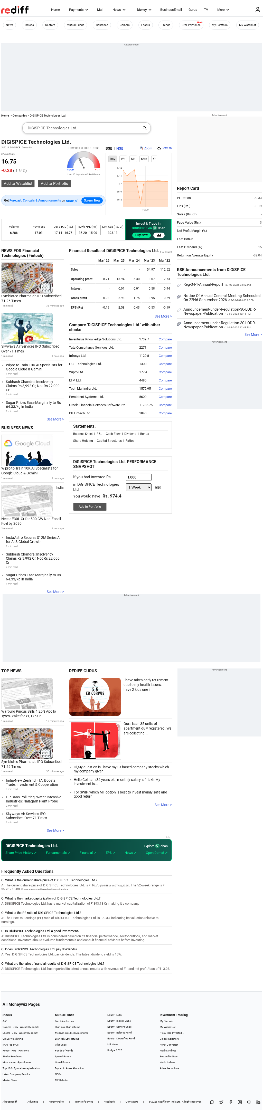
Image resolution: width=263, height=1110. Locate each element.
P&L (99, 434)
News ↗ (131, 853)
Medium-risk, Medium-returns (71, 1033)
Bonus (144, 434)
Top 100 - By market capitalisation (21, 1068)
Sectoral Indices (168, 1056)
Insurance (102, 25)
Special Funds (63, 1056)
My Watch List (167, 1027)
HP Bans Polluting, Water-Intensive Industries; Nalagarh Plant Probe (33, 799)
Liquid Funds (62, 1062)
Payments (76, 10)
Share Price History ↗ (21, 853)
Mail (100, 10)
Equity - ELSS (114, 1015)
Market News (10, 1080)
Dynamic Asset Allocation (69, 1068)
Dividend (130, 434)
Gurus (193, 10)
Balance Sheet (83, 434)
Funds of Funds (64, 1050)
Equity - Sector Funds (119, 1026)
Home (55, 10)
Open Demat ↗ (157, 853)
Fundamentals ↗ (58, 853)
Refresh (167, 148)
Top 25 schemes (64, 1021)
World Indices (167, 1062)
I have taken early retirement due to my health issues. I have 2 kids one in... (146, 685)
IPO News (23, 1050)
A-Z (5, 1021)
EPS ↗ (110, 853)
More (221, 10)
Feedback (109, 1101)
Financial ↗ (88, 853)
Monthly (34, 1027)
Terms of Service (84, 1101)
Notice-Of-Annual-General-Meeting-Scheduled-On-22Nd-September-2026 (222, 297)
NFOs (58, 1074)
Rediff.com (164, 1101)
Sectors (50, 25)
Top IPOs (13, 1044)
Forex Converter (169, 1044)
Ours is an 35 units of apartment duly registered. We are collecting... (147, 728)
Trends (165, 25)
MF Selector (61, 1080)
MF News (112, 1044)
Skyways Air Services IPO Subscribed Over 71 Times (26, 816)
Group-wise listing (13, 1038)
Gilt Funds (61, 1044)
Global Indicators (169, 1038)
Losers (145, 25)
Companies (20, 115)
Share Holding (83, 441)
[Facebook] (231, 1102)
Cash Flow (113, 434)
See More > (55, 419)
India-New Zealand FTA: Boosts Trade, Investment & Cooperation (32, 782)
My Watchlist (247, 25)
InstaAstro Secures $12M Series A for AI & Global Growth (33, 539)
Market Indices (168, 1050)
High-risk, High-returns (67, 1027)
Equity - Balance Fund (119, 1032)
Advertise (32, 1101)
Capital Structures (109, 441)
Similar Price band (12, 1056)
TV (206, 10)
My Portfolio (220, 25)
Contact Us (132, 1101)
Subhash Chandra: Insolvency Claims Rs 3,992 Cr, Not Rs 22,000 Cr (33, 386)
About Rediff (10, 1101)
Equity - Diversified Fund (121, 1038)
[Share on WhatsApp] (212, 1102)
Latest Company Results (16, 1074)
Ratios (130, 441)
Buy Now (141, 235)
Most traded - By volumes (17, 1062)
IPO (5, 1044)
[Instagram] (240, 1102)
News (116, 10)
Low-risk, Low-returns (67, 1038)
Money (142, 10)
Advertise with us (169, 1068)
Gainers (125, 25)
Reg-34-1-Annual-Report (217, 284)
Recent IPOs (9, 1050)
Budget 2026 (114, 1050)
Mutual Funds (75, 25)
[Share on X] (221, 1102)
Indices (29, 25)
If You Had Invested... (172, 1033)
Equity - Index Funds (119, 1020)
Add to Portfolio (90, 507)
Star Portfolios (191, 25)
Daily (15, 1027)
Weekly (24, 1027)
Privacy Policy (56, 1101)
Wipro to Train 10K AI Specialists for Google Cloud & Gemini (34, 367)
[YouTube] (249, 1102)
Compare (165, 339)
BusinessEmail (171, 10)
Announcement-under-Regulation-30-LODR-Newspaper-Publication (219, 311)
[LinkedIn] (258, 1102)
